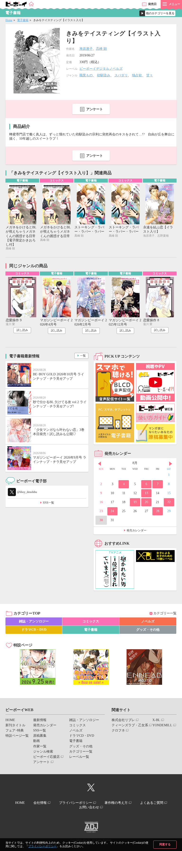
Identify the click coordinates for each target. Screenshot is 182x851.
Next (171, 463)
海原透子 (86, 49)
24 (112, 511)
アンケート (94, 109)
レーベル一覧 (79, 757)
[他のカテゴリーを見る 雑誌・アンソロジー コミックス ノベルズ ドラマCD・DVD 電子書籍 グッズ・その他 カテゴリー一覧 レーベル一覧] (157, 13)
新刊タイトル (15, 725)
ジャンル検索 (43, 751)
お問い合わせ (89, 807)
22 (169, 502)
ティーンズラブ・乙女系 (130, 725)
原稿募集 (39, 735)
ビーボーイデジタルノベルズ (101, 68)
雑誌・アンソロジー (34, 621)
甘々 (149, 75)
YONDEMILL (162, 725)
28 (157, 511)
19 (135, 502)
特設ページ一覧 (17, 735)
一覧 (83, 355)
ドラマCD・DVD (33, 629)
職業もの (86, 75)
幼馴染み (103, 75)
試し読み (22, 330)
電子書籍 (22, 20)
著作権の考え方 (116, 803)
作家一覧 (39, 746)
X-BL (156, 720)
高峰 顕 (101, 49)
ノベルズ (148, 621)
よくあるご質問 (151, 803)
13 (146, 493)
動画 (36, 741)
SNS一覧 (48, 502)
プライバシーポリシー (42, 846)
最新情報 (39, 720)
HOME (10, 720)
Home (8, 20)
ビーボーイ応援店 (46, 757)
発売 (152, 4)
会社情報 (40, 803)
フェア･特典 (14, 730)
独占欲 (137, 75)
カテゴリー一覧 (165, 613)
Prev (99, 463)
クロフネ (118, 730)
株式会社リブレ (123, 720)
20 (146, 502)
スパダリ (121, 75)
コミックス (90, 621)
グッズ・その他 (147, 629)
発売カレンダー (136, 530)
